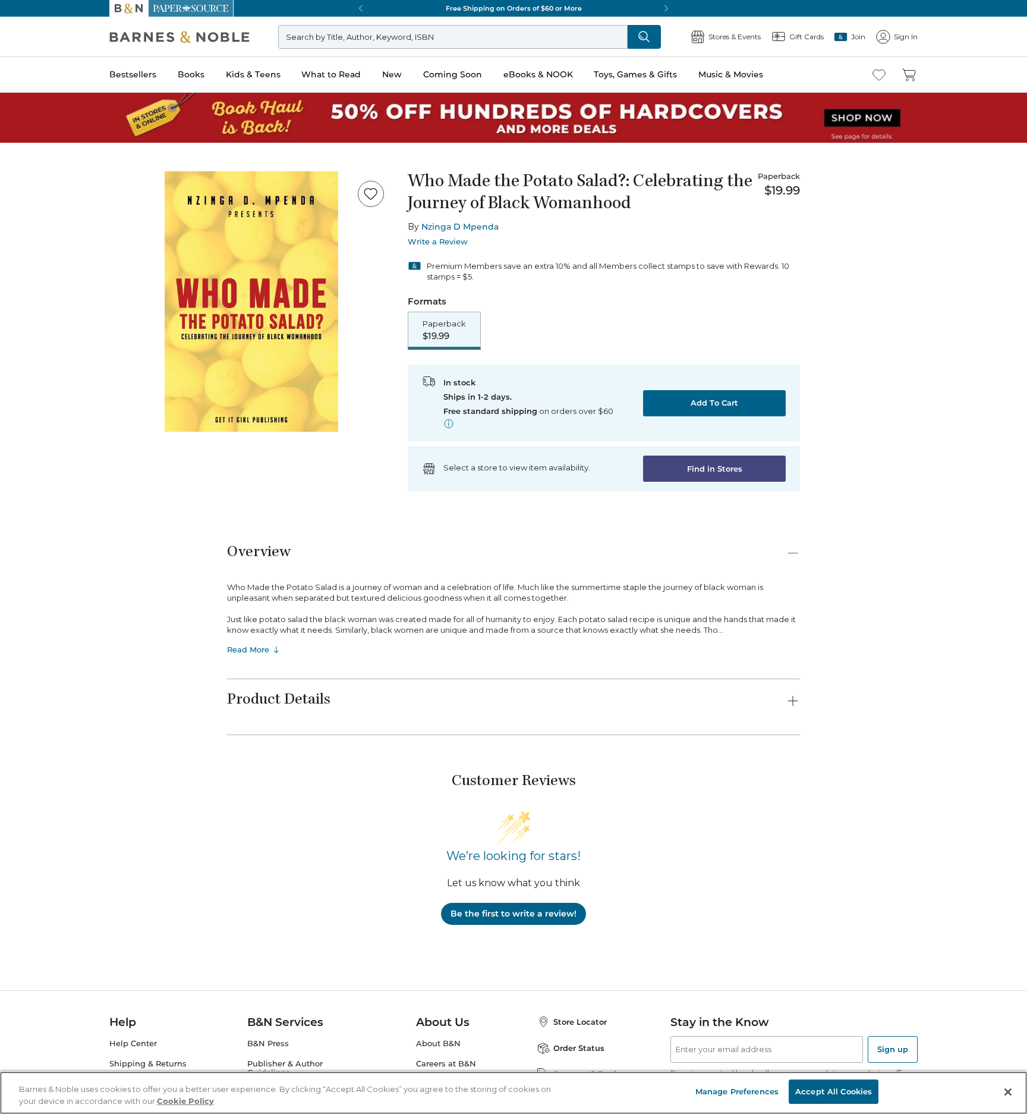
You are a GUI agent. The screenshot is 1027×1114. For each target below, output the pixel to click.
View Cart (995, 1042)
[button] (513, 557)
